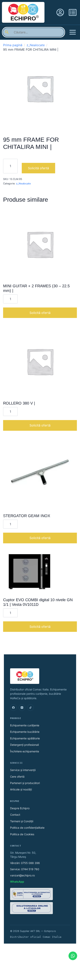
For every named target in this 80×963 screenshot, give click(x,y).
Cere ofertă (17, 776)
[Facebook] (13, 707)
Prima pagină (12, 45)
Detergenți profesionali (24, 744)
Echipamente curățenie (24, 725)
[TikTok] (30, 707)
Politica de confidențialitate (27, 827)
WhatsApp (17, 881)
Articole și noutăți (21, 789)
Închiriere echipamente (24, 751)
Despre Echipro (20, 808)
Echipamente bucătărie (24, 731)
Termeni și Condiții (21, 821)
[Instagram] (22, 707)
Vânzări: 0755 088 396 (25, 863)
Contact (15, 814)
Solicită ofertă (38, 168)
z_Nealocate (36, 45)
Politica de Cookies (22, 834)
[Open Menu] (73, 32)
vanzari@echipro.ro (22, 875)
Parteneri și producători (25, 783)
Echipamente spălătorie (25, 738)
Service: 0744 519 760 (24, 869)
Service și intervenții (23, 770)
